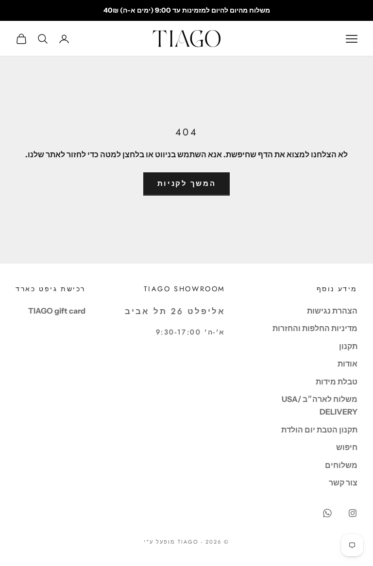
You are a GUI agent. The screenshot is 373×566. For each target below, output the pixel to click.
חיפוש (346, 447)
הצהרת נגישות (332, 311)
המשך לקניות (186, 183)
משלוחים (341, 465)
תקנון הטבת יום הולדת (319, 429)
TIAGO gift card (56, 311)
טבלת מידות (336, 381)
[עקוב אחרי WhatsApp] (327, 513)
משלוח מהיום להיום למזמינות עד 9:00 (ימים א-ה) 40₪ (186, 10)
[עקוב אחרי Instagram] (352, 513)
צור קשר (343, 482)
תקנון (348, 346)
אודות (347, 363)
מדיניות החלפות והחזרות (314, 328)
